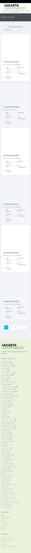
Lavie (2, 410)
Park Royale (4, 452)
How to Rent (4, 524)
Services (3, 520)
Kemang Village (5, 432)
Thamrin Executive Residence (9, 502)
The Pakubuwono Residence (8, 546)
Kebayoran (4, 482)
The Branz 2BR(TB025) (11, 301)
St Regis (3, 443)
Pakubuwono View (6, 364)
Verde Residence (5, 398)
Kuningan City (5, 469)
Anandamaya (4, 362)
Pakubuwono (4, 384)
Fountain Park (5, 480)
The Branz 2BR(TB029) (11, 107)
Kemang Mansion (5, 471)
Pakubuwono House (7, 389)
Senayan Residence (6, 423)
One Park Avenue (5, 394)
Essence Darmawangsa (7, 428)
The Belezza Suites (6, 489)
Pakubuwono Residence (8, 386)
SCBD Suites (4, 430)
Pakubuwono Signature (8, 391)
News (2, 526)
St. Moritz (3, 486)
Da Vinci (3, 542)
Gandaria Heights (5, 405)
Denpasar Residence (6, 455)
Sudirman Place (5, 507)
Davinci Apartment (6, 498)
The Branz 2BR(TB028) (11, 155)
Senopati (3, 380)
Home (2, 515)
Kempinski (4, 417)
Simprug (3, 461)
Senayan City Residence (7, 419)
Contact (3, 529)
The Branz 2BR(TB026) (11, 253)
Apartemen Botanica (7, 466)
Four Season (4, 412)
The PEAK (4, 408)
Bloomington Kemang (7, 493)
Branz (2, 414)
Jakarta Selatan (5, 434)
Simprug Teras (6, 464)
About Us (3, 522)
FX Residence (4, 457)
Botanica (3, 368)
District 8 (3, 371)
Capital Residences (6, 375)
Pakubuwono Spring (6, 366)
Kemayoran (4, 478)
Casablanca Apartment (7, 484)
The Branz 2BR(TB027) (11, 204)
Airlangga (3, 446)
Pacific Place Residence (7, 421)
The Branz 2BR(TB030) (11, 62)
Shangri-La (4, 450)
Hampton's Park (5, 491)
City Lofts (3, 500)
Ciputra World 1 (5, 448)
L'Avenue (3, 495)
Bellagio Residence (6, 437)
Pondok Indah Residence (7, 373)
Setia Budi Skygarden (7, 382)
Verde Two (5, 400)
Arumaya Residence (6, 459)
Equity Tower (4, 504)
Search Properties (6, 517)
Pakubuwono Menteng (7, 425)
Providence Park (5, 403)
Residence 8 (4, 377)
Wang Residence (5, 475)
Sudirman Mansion (6, 441)
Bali (2, 473)
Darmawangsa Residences (8, 396)
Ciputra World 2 (5, 439)
